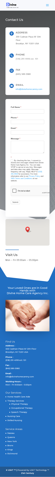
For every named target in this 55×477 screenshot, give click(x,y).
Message (15, 139)
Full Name (16, 107)
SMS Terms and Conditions (21, 178)
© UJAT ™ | (11, 470)
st (24, 473)
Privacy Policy (34, 176)
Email (14, 128)
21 (22, 473)
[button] (28, 229)
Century (30, 473)
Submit (15, 202)
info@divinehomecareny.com (29, 89)
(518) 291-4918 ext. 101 (27, 58)
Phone (14, 118)
